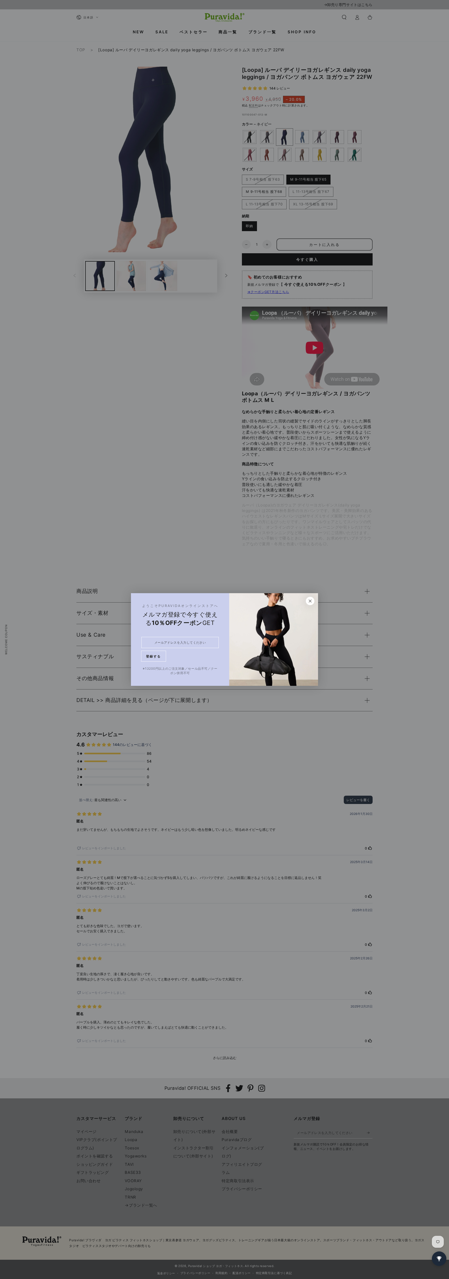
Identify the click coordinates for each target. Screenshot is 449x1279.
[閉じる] (310, 601)
